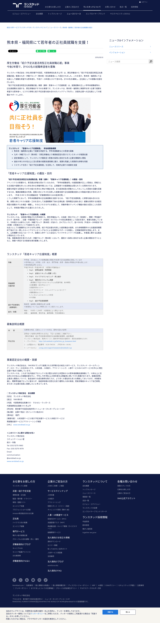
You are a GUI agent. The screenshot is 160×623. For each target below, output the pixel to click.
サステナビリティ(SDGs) (120, 14)
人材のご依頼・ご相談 (56, 486)
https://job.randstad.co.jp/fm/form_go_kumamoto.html (57, 341)
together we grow (89, 532)
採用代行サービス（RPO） (57, 519)
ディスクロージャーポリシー (78, 585)
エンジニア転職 (18, 526)
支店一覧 (85, 500)
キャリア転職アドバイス (21, 552)
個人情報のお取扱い (42, 585)
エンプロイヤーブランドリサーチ (94, 511)
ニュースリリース (74, 14)
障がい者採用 (87, 529)
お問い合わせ (110, 7)
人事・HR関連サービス (58, 515)
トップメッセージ (55, 14)
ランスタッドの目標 (89, 508)
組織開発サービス (54, 532)
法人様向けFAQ (55, 570)
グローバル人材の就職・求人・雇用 (26, 539)
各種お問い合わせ (127, 481)
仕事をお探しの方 (123, 489)
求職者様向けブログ (22, 544)
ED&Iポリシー (111, 585)
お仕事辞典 (17, 556)
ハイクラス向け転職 (20, 522)
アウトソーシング (54, 502)
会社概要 (39, 14)
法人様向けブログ (56, 561)
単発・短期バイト (19, 502)
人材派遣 (51, 495)
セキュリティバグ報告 (126, 585)
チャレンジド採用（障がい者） (59, 510)
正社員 (16, 518)
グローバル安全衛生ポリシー (66, 588)
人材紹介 (51, 499)
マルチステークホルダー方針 (90, 588)
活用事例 (51, 556)
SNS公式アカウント (126, 498)
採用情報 (134, 7)
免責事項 (29, 585)
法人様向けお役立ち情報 (59, 537)
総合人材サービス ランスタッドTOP (19, 27)
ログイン (145, 2)
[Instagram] (39, 580)
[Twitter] (20, 580)
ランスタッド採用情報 (95, 517)
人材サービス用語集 (55, 553)
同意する (110, 612)
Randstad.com (18, 585)
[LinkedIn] (27, 580)
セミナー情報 (52, 545)
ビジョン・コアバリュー (91, 504)
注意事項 (140, 585)
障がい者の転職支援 (20, 535)
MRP (93, 585)
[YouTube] (33, 580)
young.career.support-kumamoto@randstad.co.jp (55, 348)
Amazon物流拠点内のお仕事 (23, 513)
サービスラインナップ (58, 491)
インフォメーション (117, 52)
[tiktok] (46, 580)
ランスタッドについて (92, 7)
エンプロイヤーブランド (95, 14)
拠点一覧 (123, 7)
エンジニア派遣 (18, 506)
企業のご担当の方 (72, 7)
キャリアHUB (17, 548)
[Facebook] (14, 580)
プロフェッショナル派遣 (21, 510)
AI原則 (100, 585)
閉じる (128, 612)
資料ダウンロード (54, 541)
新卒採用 (85, 525)
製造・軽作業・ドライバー (22, 499)
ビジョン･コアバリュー (21, 14)
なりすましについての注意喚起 (42, 588)
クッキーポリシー (21, 588)
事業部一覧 (86, 497)
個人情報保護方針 (59, 585)
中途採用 (85, 521)
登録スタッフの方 (123, 486)
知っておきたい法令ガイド (57, 549)
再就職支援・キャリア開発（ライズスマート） (62, 527)
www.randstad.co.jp (21, 425)
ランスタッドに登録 (20, 486)
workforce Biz (53, 565)
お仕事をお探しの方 (53, 7)
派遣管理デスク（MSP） (57, 522)
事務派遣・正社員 (19, 495)
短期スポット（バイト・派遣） (59, 506)
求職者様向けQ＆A (21, 561)
